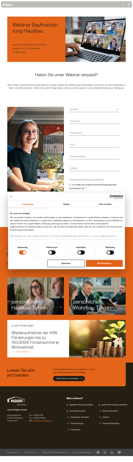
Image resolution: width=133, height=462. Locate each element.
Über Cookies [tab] (105, 204)
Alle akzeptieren (104, 263)
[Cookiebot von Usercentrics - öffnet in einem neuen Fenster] (111, 197)
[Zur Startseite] (8, 4)
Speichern (66, 263)
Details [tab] (66, 204)
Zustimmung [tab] (27, 204)
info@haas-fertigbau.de (42, 420)
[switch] (52, 253)
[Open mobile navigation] (128, 4)
